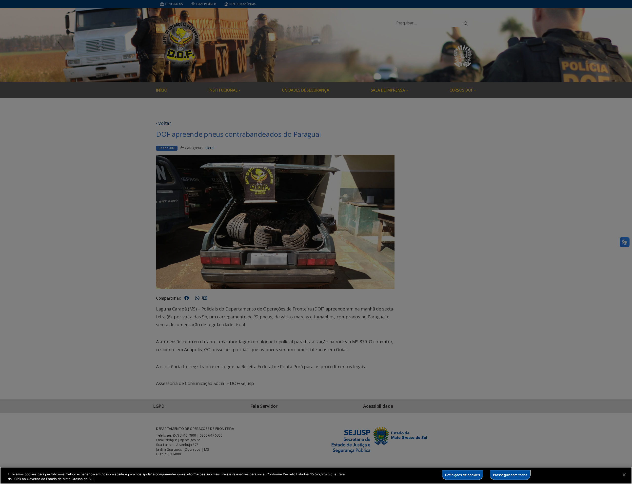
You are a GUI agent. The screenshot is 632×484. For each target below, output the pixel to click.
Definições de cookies (462, 475)
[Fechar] (624, 474)
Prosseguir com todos (510, 475)
